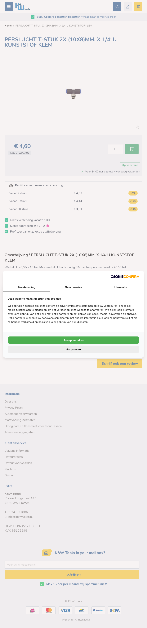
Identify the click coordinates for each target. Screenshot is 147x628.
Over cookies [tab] (73, 287)
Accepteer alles (74, 340)
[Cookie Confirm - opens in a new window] (125, 276)
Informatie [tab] (120, 287)
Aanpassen (73, 349)
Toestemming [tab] (26, 287)
